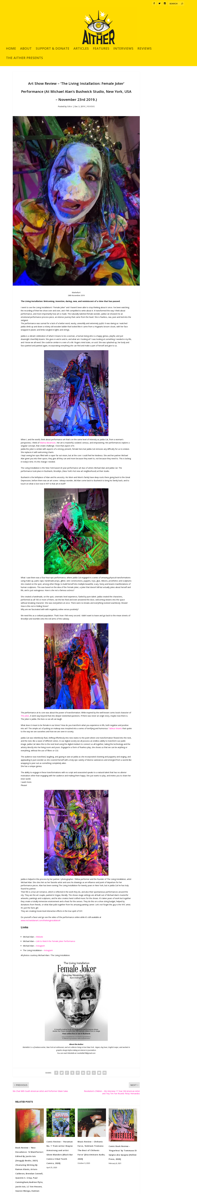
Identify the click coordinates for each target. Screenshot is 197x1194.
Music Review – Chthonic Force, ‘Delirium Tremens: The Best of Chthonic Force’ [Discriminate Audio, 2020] (91, 1150)
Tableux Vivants (115, 728)
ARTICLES (81, 49)
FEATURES (101, 49)
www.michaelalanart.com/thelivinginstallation (40, 920)
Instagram (40, 945)
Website (39, 936)
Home (11, 49)
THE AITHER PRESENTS (24, 58)
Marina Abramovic (48, 442)
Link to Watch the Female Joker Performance (55, 941)
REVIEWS (144, 49)
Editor (69, 106)
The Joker (25, 716)
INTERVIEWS (123, 49)
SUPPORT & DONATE (52, 49)
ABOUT (26, 49)
